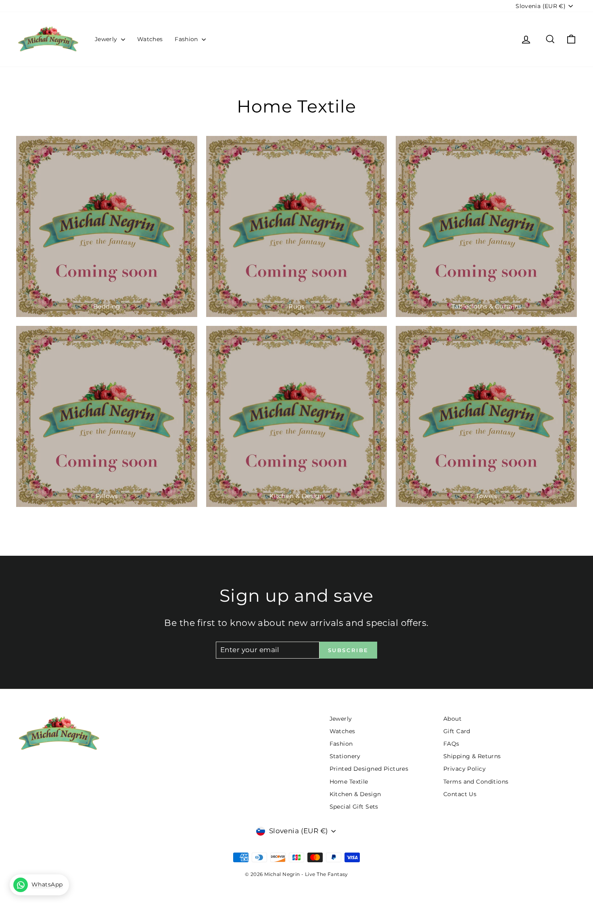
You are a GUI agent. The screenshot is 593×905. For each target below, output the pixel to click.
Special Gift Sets (354, 806)
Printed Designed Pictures (369, 768)
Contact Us (459, 794)
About (452, 718)
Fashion (187, 39)
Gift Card (456, 731)
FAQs (451, 743)
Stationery (345, 756)
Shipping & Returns (472, 756)
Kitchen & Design (355, 794)
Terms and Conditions (476, 781)
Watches (150, 39)
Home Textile (349, 781)
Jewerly (107, 39)
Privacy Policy (464, 768)
